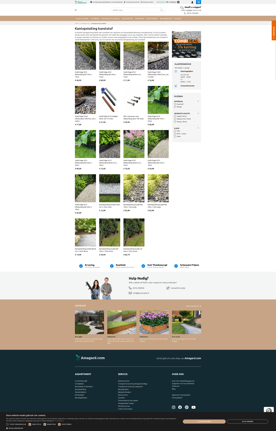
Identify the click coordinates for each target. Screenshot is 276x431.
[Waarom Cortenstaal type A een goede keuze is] (154, 322)
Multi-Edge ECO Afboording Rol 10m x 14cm (83, 74)
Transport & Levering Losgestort (130, 386)
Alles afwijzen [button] (247, 421)
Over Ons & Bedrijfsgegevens (183, 381)
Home (76, 23)
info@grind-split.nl (141, 293)
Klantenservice (123, 381)
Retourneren (123, 395)
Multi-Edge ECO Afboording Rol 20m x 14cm (107, 74)
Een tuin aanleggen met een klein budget (184, 340)
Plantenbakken (80, 392)
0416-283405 (192, 13)
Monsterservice (124, 406)
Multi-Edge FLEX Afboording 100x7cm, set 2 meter (85, 118)
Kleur (176, 128)
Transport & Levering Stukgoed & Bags (132, 383)
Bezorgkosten (123, 389)
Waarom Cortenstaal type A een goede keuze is (154, 340)
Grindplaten (79, 383)
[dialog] (138, 421)
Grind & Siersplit (81, 381)
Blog (173, 389)
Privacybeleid (177, 397)
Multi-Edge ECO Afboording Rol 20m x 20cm (83, 162)
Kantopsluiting (85, 23)
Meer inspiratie (193, 306)
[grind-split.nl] (76, 10)
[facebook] (180, 407)
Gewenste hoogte (182, 113)
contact (189, 10)
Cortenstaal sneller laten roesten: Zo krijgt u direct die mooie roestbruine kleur (120, 341)
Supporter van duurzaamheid (183, 383)
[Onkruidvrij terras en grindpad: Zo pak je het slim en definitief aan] (89, 322)
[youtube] (193, 407)
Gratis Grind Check (125, 409)
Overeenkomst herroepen (128, 400)
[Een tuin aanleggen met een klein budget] (186, 322)
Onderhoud (111, 337)
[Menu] (272, 408)
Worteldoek (79, 395)
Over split (78, 337)
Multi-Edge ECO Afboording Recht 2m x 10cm (132, 162)
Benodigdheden (81, 397)
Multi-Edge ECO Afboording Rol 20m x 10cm (83, 206)
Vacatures (176, 386)
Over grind (176, 337)
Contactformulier (187, 85)
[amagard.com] (105, 358)
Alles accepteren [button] (204, 421)
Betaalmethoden (124, 392)
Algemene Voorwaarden (181, 395)
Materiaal (178, 101)
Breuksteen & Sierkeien (84, 386)
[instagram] (173, 407)
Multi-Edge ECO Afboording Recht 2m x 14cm (132, 74)
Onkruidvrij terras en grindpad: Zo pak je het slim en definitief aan (89, 340)
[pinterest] (186, 407)
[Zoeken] (161, 10)
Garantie (121, 397)
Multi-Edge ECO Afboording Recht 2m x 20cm (108, 162)
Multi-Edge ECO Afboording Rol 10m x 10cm (156, 162)
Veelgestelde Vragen (126, 403)
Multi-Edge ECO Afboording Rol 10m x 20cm (156, 118)
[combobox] (134, 10)
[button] (91, 428)
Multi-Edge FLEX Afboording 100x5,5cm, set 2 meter (158, 74)
